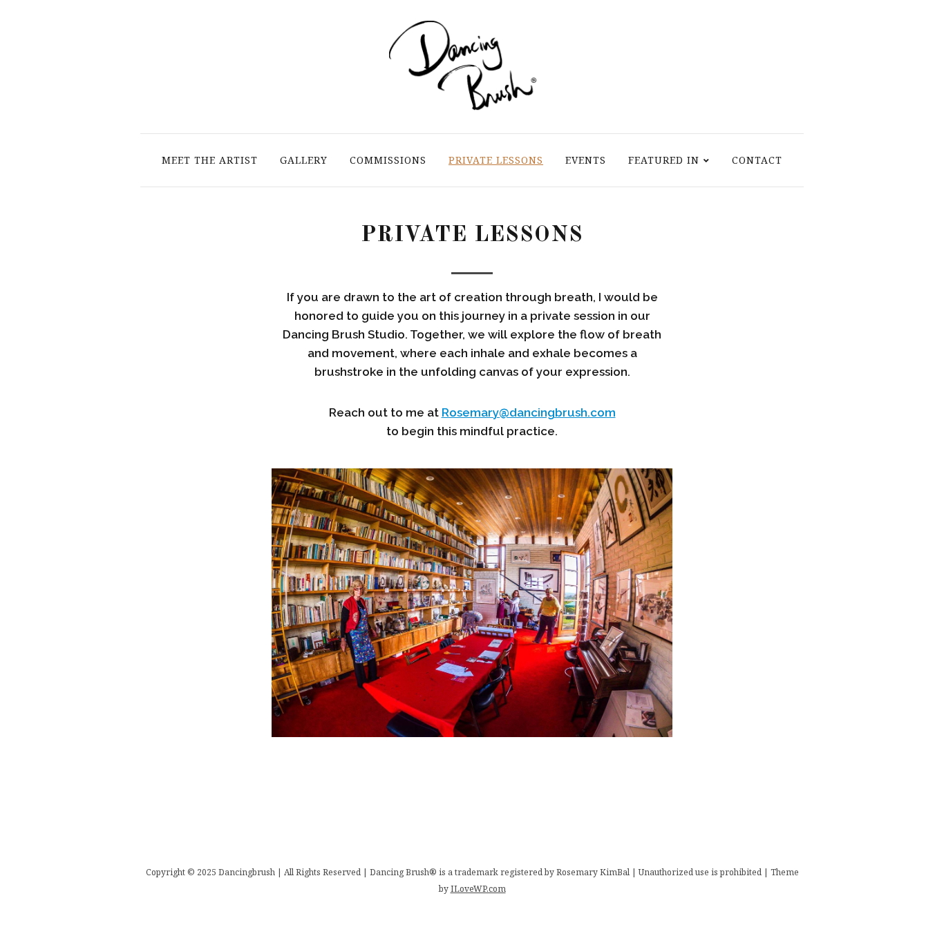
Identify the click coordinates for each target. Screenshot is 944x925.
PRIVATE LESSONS (496, 159)
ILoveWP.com (478, 889)
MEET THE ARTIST (210, 159)
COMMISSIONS (388, 159)
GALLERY (304, 159)
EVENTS (585, 159)
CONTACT (757, 159)
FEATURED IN (663, 159)
